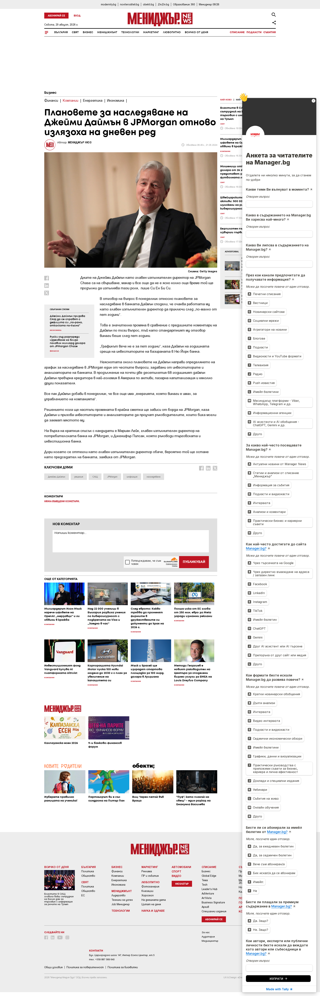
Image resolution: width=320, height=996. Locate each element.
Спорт (176, 871)
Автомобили (181, 867)
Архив (205, 907)
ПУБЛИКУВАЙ (194, 562)
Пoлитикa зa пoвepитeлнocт (85, 967)
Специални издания (214, 911)
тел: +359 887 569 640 (101, 959)
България (61, 32)
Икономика (118, 884)
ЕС (83, 895)
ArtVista (206, 898)
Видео (176, 875)
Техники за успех (122, 900)
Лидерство (118, 895)
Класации (147, 891)
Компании (117, 875)
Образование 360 (184, 4)
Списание (237, 32)
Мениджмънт (107, 32)
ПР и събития (150, 875)
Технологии (130, 32)
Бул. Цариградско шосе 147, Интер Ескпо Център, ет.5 (121, 955)
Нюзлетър (182, 884)
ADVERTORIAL (232, 252)
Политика (87, 871)
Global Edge (209, 875)
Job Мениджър (120, 904)
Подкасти (253, 32)
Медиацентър (210, 941)
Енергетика (119, 880)
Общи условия (53, 967)
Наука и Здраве (153, 910)
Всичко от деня (196, 32)
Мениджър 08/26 (209, 4)
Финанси (117, 871)
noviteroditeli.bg (129, 4)
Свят (75, 32)
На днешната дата (153, 900)
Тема (205, 880)
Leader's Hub (209, 889)
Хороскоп (147, 895)
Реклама (146, 871)
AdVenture (208, 893)
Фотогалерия (150, 886)
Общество (88, 875)
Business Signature (213, 902)
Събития (269, 32)
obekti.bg (148, 4)
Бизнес (88, 32)
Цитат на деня (151, 904)
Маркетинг (151, 32)
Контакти (96, 951)
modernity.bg (108, 4)
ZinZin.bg (163, 4)
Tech (204, 884)
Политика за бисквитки (123, 967)
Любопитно (172, 32)
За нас (206, 932)
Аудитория (208, 936)
